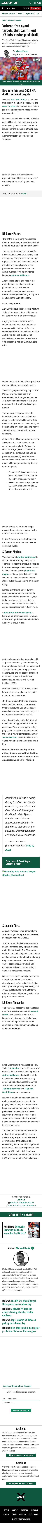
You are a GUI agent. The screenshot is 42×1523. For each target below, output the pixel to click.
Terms (14, 1514)
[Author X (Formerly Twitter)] (32, 1248)
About (6, 1510)
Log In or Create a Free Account (17, 1386)
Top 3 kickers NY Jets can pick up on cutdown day (19, 1321)
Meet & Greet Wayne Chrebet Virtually (18, 862)
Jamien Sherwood (11, 1089)
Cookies (22, 1514)
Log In (26, 8)
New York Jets (9, 106)
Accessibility (34, 1514)
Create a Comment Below (22, 1203)
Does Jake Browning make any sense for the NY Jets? (15, 1230)
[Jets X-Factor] (10, 3)
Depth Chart (30, 13)
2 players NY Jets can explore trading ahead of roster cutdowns (17, 1312)
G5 (38, 13)
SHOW (23, 194)
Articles (11, 20)
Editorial (34, 1510)
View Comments (21, 1410)
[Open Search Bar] (30, 3)
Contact (15, 1510)
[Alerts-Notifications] (8, 8)
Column (18, 20)
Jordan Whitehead (26, 557)
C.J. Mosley (13, 1068)
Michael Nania (22, 51)
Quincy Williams (10, 1075)
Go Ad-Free (36, 8)
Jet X (4, 20)
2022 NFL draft (18, 99)
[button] (4, 8)
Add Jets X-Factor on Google (22, 1205)
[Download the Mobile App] (3, 8)
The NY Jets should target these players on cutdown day (19, 1302)
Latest (20, 13)
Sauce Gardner (9, 737)
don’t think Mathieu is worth (17, 612)
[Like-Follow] (13, 8)
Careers (24, 1510)
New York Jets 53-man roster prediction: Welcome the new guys (20, 1329)
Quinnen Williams (20, 275)
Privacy (6, 1514)
